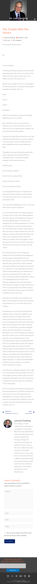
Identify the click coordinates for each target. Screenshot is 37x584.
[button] (34, 19)
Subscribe (13, 570)
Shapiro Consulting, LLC (23, 581)
